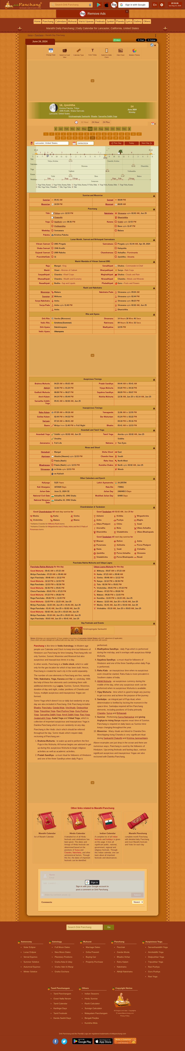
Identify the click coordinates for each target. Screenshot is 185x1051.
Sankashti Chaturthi (113, 738)
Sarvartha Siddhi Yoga (107, 116)
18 (57, 138)
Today (131, 143)
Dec (124, 129)
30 (127, 138)
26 (104, 138)
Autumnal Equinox (32, 967)
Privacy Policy (124, 1016)
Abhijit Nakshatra (124, 971)
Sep (107, 129)
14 (121, 134)
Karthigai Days (60, 1008)
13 (116, 134)
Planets (120, 21)
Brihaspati (121, 713)
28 (116, 138)
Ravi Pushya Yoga (65, 711)
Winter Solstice (30, 971)
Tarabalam (107, 512)
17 (139, 134)
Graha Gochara (62, 971)
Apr (78, 129)
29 (121, 138)
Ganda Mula (58, 707)
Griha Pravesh (92, 952)
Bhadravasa (44, 465)
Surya (109, 713)
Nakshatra (108, 213)
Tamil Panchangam (62, 993)
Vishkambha (59, 226)
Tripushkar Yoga (47, 711)
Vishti (120, 222)
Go (108, 927)
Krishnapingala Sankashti (79, 116)
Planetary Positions (63, 957)
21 (75, 138)
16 (133, 134)
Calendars (60, 21)
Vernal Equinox (30, 957)
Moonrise (45, 204)
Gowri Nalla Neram (62, 998)
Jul (95, 129)
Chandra (101, 713)
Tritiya (57, 213)
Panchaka (46, 707)
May (84, 129)
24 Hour (95, 122)
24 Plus (106, 122)
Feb (66, 129)
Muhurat (72, 21)
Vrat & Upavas (86, 21)
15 (127, 134)
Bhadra (94, 116)
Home (37, 21)
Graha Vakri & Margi (64, 967)
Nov (118, 129)
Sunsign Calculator (93, 1008)
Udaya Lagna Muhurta (103, 567)
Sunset (110, 200)
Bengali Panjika (92, 1018)
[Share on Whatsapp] (117, 40)
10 (98, 134)
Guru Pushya (154, 971)
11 (104, 134)
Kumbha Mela (91, 1023)
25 (98, 138)
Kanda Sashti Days (62, 1018)
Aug (101, 129)
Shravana (122, 213)
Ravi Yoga (85, 714)
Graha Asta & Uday (63, 962)
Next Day (147, 143)
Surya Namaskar (126, 717)
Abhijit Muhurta (104, 681)
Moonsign (45, 292)
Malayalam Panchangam (96, 1013)
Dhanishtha (123, 217)
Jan (60, 129)
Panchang (48, 21)
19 (63, 138)
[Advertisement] (92, 80)
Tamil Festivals (60, 1013)
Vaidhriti (58, 222)
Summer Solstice (31, 962)
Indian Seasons (92, 993)
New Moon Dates (63, 952)
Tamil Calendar (60, 1003)
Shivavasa (45, 469)
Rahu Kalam (44, 412)
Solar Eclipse (29, 947)
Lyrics (129, 21)
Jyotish (110, 21)
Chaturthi (58, 217)
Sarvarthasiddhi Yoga (158, 947)
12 (110, 134)
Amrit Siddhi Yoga (70, 714)
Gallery (137, 21)
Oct (112, 129)
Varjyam (46, 421)
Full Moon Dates (62, 947)
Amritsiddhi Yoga (155, 952)
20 (69, 138)
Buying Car (91, 957)
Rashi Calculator (92, 1003)
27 (110, 138)
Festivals (100, 21)
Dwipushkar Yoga (156, 957)
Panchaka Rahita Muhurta (41, 567)
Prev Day (116, 143)
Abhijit (47, 388)
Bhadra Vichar (123, 957)
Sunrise (46, 200)
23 (87, 138)
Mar (72, 129)
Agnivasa (45, 456)
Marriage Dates (93, 947)
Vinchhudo (70, 707)
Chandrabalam (45, 512)
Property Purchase (94, 962)
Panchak (121, 947)
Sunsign (46, 296)
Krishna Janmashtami (137, 738)
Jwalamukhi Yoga (42, 718)
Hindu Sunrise (91, 998)
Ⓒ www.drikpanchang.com (125, 1013)
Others (146, 21)
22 (81, 138)
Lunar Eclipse (30, 952)
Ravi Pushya (154, 967)
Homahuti (45, 452)
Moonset (109, 204)
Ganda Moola (123, 952)
